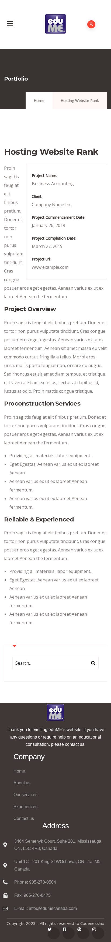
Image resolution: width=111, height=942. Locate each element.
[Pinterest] (83, 933)
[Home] (55, 712)
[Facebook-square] (69, 933)
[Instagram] (98, 933)
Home (39, 100)
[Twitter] (54, 933)
